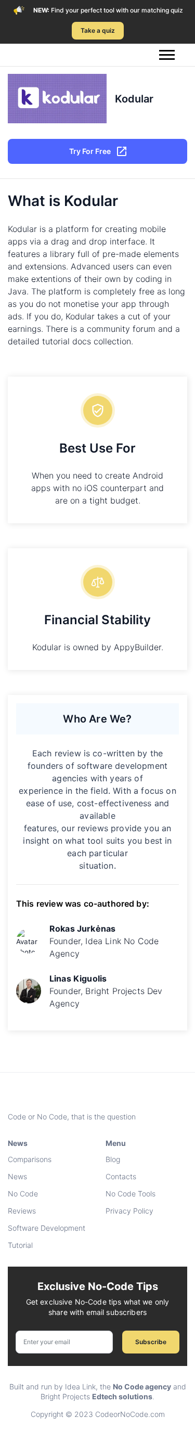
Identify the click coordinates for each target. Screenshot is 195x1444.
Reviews (22, 1210)
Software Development (46, 1227)
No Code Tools (130, 1193)
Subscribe (150, 1342)
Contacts (121, 1176)
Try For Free (90, 151)
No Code (23, 1193)
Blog (113, 1159)
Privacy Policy (129, 1210)
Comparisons (29, 1159)
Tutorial (20, 1245)
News (17, 1176)
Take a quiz (98, 30)
